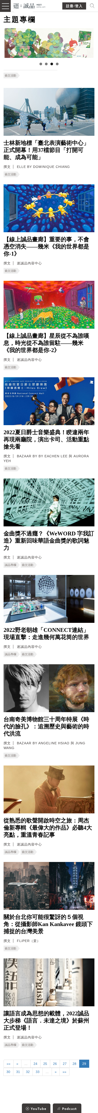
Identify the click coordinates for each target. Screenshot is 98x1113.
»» (64, 1072)
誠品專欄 (10, 565)
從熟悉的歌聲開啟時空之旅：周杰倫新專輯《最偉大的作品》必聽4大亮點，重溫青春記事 (48, 827)
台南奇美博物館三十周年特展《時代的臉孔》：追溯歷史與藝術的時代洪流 (46, 726)
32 (28, 1072)
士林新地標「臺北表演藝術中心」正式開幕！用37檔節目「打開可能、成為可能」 (46, 150)
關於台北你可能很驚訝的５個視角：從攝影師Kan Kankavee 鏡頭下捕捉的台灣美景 (48, 924)
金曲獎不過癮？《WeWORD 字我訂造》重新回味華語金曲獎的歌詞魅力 (49, 540)
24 (35, 1064)
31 (18, 1072)
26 (55, 1064)
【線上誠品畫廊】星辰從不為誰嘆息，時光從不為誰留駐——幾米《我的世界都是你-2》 (46, 343)
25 (45, 1064)
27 (65, 1064)
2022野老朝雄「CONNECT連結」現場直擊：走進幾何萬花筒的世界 (46, 633)
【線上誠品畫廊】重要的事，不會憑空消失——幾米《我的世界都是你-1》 (46, 246)
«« (8, 1064)
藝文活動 (10, 75)
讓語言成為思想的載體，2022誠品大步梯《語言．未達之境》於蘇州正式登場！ (46, 1020)
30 (8, 1072)
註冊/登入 (74, 6)
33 (37, 1072)
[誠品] (29, 5)
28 (74, 1064)
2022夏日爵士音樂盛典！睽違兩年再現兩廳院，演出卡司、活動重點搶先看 (46, 439)
